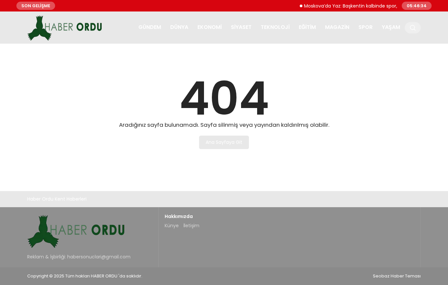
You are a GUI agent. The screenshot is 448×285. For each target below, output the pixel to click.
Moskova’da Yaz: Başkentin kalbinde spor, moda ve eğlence (368, 5)
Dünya (179, 27)
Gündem (149, 27)
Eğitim (307, 27)
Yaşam (391, 27)
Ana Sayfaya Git (224, 142)
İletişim (191, 225)
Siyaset (241, 27)
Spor (365, 27)
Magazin (337, 27)
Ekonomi (209, 27)
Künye (172, 225)
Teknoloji (275, 27)
